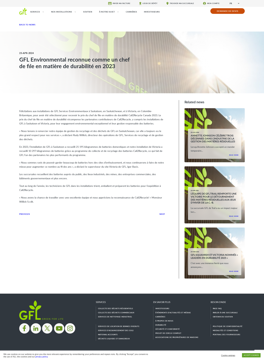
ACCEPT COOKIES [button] (251, 355)
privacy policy (41, 356)
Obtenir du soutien (223, 317)
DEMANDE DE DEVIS (227, 11)
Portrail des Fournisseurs (226, 334)
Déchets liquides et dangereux (114, 339)
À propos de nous (164, 321)
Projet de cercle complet (168, 333)
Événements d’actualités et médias (173, 312)
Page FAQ (217, 308)
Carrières (160, 317)
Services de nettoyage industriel (115, 317)
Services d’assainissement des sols (116, 330)
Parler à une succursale (225, 312)
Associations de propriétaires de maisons (176, 337)
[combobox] (234, 3)
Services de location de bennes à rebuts (118, 326)
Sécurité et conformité (167, 329)
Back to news (27, 24)
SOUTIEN (87, 11)
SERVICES (35, 11)
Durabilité (160, 325)
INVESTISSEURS (152, 11)
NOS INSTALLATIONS (61, 11)
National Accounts (108, 334)
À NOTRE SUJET (107, 11)
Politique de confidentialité (228, 326)
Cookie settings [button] (228, 355)
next (162, 214)
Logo (23, 11)
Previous (24, 214)
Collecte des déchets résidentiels (115, 308)
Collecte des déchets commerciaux (116, 312)
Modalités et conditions (225, 330)
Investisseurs (162, 308)
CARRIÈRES (131, 11)
